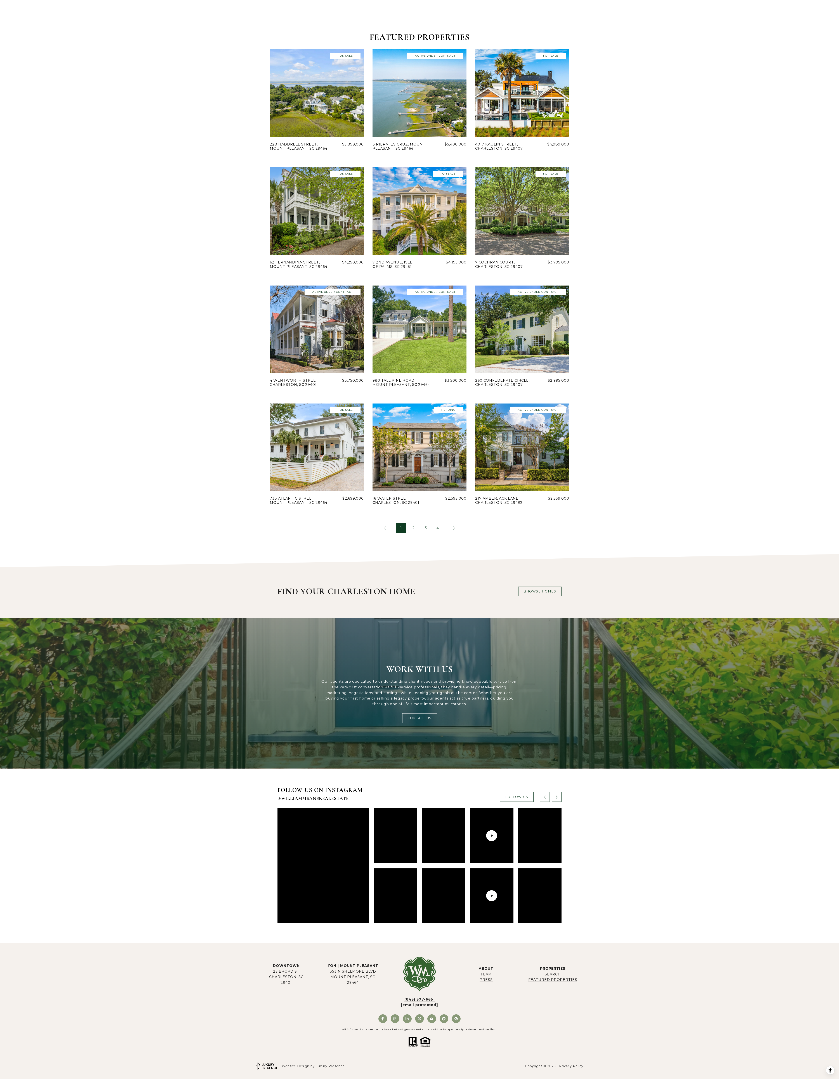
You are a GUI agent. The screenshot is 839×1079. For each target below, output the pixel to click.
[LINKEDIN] (407, 1018)
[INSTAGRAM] (395, 1018)
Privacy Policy (571, 1066)
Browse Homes (540, 591)
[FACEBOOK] (382, 1018)
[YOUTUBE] (431, 1018)
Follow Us (516, 797)
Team (486, 974)
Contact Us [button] (420, 718)
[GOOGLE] (456, 1018)
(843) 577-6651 (419, 999)
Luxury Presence (330, 1066)
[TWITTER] (419, 1018)
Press (486, 980)
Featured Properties (552, 980)
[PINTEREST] (444, 1018)
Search (553, 974)
